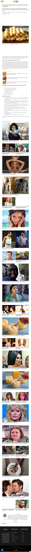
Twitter (22, 534)
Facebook (23, 532)
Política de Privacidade (15, 537)
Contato (13, 534)
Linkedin (23, 539)
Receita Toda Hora (4, 12)
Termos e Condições (14, 532)
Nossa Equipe (13, 541)
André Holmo (4, 13)
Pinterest (23, 541)
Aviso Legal (13, 539)
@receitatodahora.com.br (10, 116)
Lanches (8, 12)
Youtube (23, 537)
